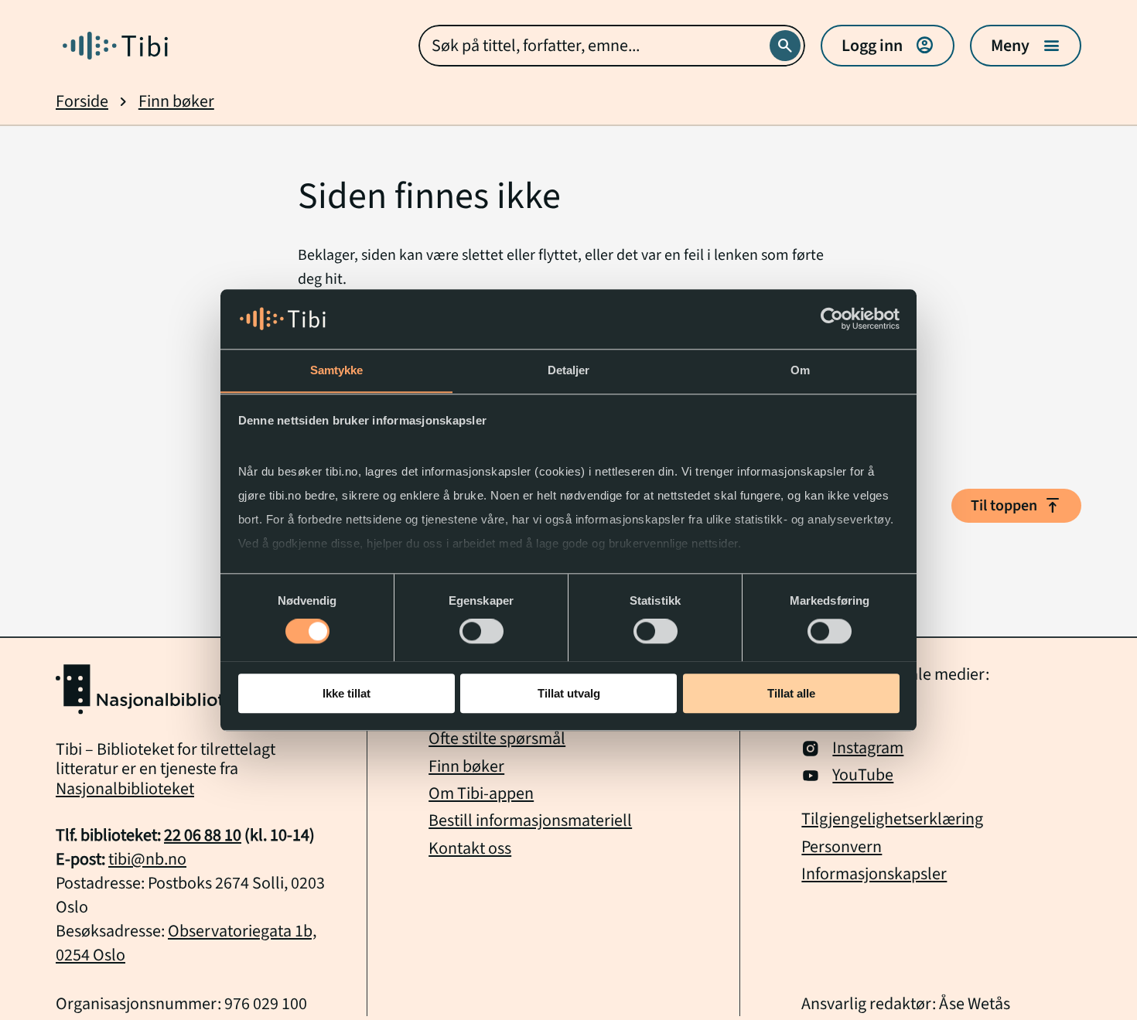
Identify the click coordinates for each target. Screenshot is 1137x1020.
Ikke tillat (346, 692)
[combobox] (611, 46)
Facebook (866, 721)
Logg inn (888, 45)
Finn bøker (176, 101)
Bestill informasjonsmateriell (530, 820)
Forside (82, 101)
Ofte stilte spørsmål (497, 738)
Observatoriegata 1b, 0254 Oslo (186, 943)
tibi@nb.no (147, 859)
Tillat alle (791, 692)
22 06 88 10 (202, 835)
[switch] (481, 631)
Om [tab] (800, 370)
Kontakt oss (470, 848)
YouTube (862, 775)
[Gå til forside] (115, 45)
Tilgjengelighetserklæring (892, 819)
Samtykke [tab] (337, 370)
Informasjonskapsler (874, 874)
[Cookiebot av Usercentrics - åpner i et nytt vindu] (832, 318)
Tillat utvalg (569, 692)
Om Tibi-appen (481, 793)
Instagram (867, 748)
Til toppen (1016, 506)
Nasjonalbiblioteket (125, 788)
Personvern (841, 847)
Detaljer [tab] (569, 370)
